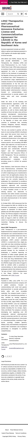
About (7, 430)
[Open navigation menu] (2, 13)
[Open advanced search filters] (21, 14)
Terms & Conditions (20, 433)
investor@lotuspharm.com (16, 348)
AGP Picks (4, 2)
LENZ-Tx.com (15, 275)
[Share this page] (26, 13)
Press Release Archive (16, 430)
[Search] (18, 14)
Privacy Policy (22, 436)
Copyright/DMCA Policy (9, 436)
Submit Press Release (8, 433)
